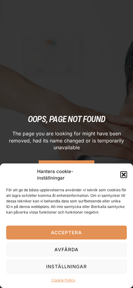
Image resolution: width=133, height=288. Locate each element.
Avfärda (66, 249)
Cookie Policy (63, 280)
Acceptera (66, 232)
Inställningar (66, 266)
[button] (124, 175)
